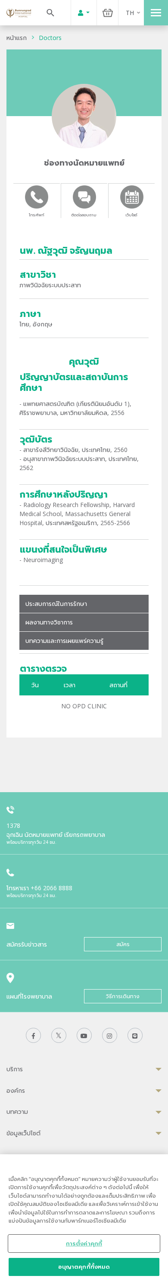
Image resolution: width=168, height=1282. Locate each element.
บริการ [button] (14, 1069)
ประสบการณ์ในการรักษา (56, 603)
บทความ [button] (17, 1111)
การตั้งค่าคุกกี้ (84, 1243)
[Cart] (107, 12)
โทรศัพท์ (36, 215)
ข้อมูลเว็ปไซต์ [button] (23, 1133)
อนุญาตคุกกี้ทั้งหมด (84, 1266)
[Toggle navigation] (156, 12)
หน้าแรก (16, 38)
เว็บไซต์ (131, 215)
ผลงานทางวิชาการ (49, 622)
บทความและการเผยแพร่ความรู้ (64, 640)
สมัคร (123, 944)
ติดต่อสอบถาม (84, 215)
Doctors (50, 38)
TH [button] (130, 13)
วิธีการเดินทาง (123, 996)
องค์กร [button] (15, 1090)
